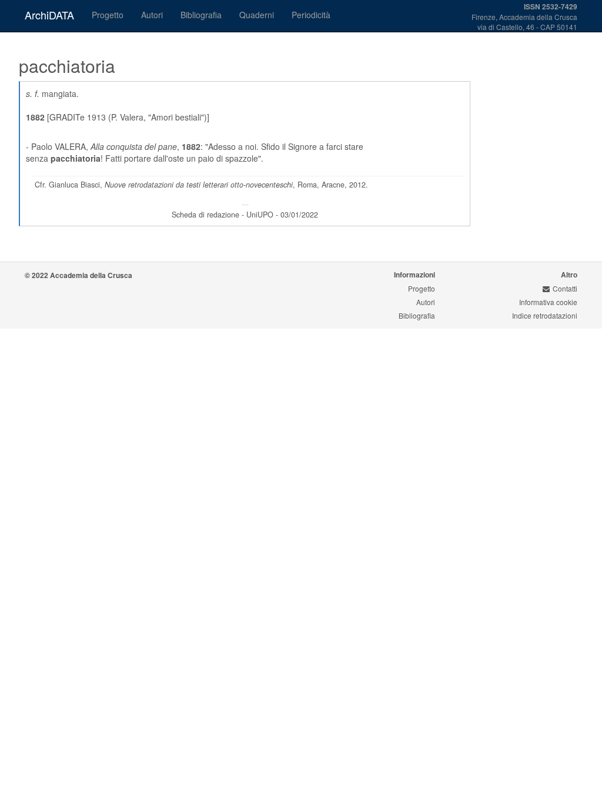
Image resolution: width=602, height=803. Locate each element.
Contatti (565, 288)
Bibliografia (201, 15)
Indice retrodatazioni (544, 315)
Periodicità (311, 15)
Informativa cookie (548, 302)
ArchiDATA (49, 14)
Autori (152, 15)
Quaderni (256, 15)
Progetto (107, 15)
